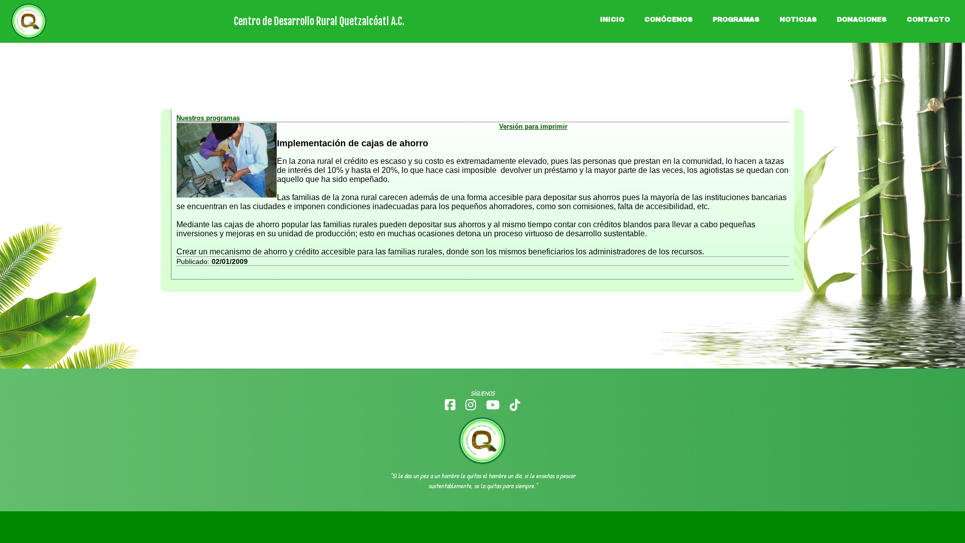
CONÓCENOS (668, 19)
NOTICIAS (798, 19)
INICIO (612, 19)
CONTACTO (928, 19)
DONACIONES (862, 19)
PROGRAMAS (736, 19)
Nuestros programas (208, 118)
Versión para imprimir (533, 126)
